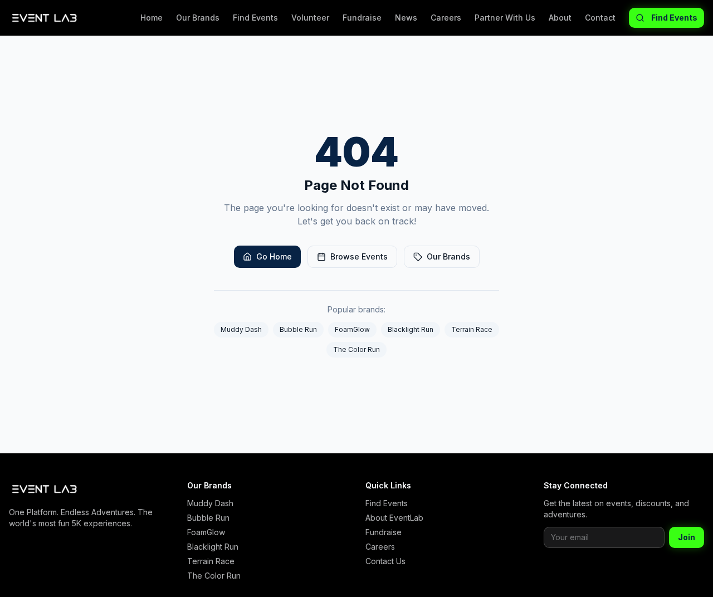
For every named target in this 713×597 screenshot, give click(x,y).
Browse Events (359, 256)
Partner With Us (505, 17)
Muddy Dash (241, 329)
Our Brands (197, 17)
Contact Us (385, 561)
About (560, 17)
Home (151, 17)
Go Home (274, 256)
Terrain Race (471, 329)
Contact (600, 17)
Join (686, 537)
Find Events (255, 17)
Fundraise (362, 17)
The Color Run (356, 349)
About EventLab (394, 517)
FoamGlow (352, 329)
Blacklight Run (410, 329)
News (406, 17)
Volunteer (310, 17)
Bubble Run (298, 329)
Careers (446, 17)
